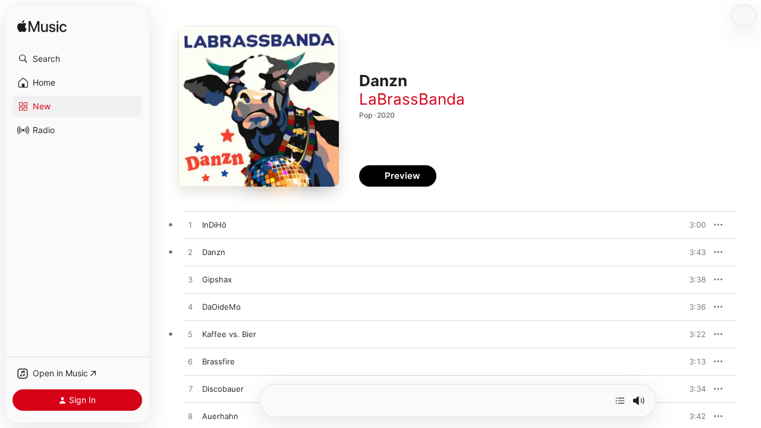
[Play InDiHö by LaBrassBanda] (190, 225)
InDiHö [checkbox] (214, 224)
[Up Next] (620, 400)
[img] (42, 27)
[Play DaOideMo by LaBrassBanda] (190, 307)
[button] (77, 59)
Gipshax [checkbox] (217, 279)
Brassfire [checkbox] (218, 361)
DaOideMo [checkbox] (221, 306)
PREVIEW (693, 224)
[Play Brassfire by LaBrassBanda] (190, 362)
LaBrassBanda (412, 99)
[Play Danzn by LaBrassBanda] (190, 252)
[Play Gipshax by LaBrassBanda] (190, 280)
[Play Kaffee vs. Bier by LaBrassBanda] (190, 334)
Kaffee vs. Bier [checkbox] (229, 334)
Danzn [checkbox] (213, 252)
